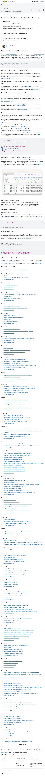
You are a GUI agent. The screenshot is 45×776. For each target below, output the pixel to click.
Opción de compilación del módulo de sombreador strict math (16, 510)
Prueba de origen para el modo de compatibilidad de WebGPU (16, 379)
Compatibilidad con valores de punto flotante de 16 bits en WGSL (17, 645)
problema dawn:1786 (23, 109)
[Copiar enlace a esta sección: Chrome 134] (8, 441)
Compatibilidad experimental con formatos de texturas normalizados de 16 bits (19, 492)
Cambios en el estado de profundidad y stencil (13, 649)
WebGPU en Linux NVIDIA (9, 287)
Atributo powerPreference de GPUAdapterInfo (13, 406)
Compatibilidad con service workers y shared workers (14, 593)
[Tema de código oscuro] (41, 62)
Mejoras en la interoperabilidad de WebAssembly (13, 559)
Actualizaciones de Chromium (21, 760)
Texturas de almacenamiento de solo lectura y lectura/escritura (16, 591)
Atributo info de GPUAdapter (9, 557)
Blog (2, 4)
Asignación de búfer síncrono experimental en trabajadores (15, 308)
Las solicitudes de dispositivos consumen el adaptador (15, 359)
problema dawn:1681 (31, 205)
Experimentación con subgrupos (10, 540)
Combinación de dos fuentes (9, 519)
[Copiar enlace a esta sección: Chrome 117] (8, 681)
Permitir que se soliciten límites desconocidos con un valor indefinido (17, 455)
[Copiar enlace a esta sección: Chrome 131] (8, 498)
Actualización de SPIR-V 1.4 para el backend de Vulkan (14, 352)
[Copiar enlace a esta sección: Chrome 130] (8, 517)
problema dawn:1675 (18, 218)
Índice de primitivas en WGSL (9, 340)
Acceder (42, 1)
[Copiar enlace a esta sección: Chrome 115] (8, 714)
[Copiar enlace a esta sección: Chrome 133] (8, 451)
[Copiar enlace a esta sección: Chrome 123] (8, 603)
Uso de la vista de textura (9, 478)
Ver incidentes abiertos (5, 761)
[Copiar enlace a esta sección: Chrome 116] (8, 698)
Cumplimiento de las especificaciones (11, 706)
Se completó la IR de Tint (8, 348)
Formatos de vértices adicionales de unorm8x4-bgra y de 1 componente (18, 453)
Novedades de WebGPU (24, 270)
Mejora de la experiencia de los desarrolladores (13, 465)
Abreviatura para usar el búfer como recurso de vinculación (15, 386)
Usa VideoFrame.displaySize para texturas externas (14, 461)
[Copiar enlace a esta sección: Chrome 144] (9, 313)
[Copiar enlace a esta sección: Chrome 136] (8, 413)
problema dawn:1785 (22, 105)
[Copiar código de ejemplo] (43, 62)
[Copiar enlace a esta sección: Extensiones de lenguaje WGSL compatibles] (28, 51)
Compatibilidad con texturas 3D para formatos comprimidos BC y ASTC (18, 375)
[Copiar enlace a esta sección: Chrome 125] (8, 580)
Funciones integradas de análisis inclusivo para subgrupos (15, 506)
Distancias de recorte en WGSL (10, 500)
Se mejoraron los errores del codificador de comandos (14, 561)
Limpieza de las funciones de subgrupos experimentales (15, 469)
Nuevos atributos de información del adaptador (13, 595)
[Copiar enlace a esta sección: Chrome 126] (8, 566)
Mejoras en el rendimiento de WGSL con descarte (13, 459)
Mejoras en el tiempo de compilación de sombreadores (15, 572)
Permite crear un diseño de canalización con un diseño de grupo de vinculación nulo (20, 429)
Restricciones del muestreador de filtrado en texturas (14, 486)
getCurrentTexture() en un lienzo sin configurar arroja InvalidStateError (18, 731)
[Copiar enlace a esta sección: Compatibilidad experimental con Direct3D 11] (29, 70)
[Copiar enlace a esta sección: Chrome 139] (8, 373)
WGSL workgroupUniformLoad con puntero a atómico (14, 404)
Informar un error (4, 760)
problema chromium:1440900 (7, 101)
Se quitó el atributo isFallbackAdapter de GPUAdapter (14, 367)
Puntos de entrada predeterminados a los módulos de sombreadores (17, 634)
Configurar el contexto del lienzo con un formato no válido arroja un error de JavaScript (21, 484)
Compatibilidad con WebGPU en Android (12, 628)
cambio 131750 (38, 263)
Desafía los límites (7, 647)
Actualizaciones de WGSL (9, 733)
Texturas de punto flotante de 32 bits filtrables (13, 661)
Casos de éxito (18, 761)
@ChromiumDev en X (34, 760)
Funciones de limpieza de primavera (11, 655)
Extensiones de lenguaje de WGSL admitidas (12, 716)
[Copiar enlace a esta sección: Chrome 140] (9, 357)
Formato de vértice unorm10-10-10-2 (11, 663)
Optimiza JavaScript (8, 729)
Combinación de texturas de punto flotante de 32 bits (14, 480)
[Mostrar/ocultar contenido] (9, 21)
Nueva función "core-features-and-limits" (12, 377)
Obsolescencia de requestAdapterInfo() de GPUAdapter (15, 523)
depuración (29, 164)
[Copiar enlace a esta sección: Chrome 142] (8, 336)
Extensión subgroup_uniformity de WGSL (12, 306)
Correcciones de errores (8, 597)
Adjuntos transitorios (8, 296)
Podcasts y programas (20, 765)
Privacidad (8, 770)
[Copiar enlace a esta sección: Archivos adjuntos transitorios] (17, 231)
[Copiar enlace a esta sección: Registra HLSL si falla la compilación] (20, 200)
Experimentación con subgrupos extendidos (12, 488)
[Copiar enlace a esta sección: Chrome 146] (8, 292)
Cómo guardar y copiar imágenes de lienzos (12, 419)
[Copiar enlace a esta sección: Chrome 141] (8, 346)
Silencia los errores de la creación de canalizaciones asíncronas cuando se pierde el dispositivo (23, 687)
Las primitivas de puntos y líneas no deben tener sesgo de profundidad (18, 504)
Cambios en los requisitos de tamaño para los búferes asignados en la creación (19, 388)
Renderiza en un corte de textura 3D (11, 584)
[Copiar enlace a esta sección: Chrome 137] (8, 397)
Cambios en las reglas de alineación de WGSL (13, 457)
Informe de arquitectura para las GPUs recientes (13, 390)
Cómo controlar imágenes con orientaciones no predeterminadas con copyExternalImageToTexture (24, 463)
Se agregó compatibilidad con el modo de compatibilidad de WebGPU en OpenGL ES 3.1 (21, 294)
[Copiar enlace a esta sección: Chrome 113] (8, 739)
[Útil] (41, 15)
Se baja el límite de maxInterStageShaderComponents (14, 471)
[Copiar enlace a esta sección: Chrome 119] (8, 659)
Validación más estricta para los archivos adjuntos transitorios (16, 277)
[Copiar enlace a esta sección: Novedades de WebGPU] (17, 267)
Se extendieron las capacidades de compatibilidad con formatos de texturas (19, 338)
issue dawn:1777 (36, 58)
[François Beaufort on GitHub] (6, 47)
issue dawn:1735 (24, 126)
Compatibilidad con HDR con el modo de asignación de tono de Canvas (18, 531)
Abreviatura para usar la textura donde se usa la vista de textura (16, 361)
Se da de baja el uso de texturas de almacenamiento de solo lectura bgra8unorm (20, 365)
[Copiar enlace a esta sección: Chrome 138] (8, 384)
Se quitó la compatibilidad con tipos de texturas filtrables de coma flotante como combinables (22, 445)
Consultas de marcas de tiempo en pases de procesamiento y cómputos (18, 632)
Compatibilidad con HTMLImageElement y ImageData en (22, 672)
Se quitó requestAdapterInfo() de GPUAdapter (13, 512)
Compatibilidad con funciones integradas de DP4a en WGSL (16, 605)
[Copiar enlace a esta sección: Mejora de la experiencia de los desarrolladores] (31, 93)
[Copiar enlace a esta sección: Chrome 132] (8, 476)
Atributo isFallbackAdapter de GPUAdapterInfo (13, 415)
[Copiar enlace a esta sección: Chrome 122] (8, 616)
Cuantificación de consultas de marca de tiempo (13, 653)
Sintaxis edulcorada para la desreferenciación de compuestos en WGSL (18, 609)
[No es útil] (43, 15)
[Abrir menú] (2, 1)
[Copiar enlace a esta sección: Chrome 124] (8, 589)
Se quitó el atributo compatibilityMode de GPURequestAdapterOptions (18, 408)
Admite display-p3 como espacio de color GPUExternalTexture (16, 636)
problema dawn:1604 (28, 130)
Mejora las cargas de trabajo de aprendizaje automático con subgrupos (18, 443)
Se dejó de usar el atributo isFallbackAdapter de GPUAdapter (16, 392)
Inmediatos (6, 275)
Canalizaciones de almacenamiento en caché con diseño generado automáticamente (21, 693)
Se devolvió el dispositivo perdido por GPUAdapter (18, 702)
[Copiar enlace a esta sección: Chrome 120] (9, 643)
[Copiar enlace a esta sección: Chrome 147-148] (11, 283)
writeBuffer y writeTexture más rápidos (11, 321)
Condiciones (3, 770)
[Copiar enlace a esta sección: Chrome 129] (8, 528)
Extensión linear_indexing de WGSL (11, 285)
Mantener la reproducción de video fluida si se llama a (20, 704)
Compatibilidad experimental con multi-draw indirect (14, 508)
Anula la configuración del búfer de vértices (12, 683)
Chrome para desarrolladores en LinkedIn (36, 764)
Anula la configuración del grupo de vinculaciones (13, 685)
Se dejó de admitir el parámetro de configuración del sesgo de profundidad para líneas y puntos (23, 542)
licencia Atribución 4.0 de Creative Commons (35, 749)
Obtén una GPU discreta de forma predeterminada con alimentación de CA (19, 720)
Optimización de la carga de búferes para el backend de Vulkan (16, 570)
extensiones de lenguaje (39, 54)
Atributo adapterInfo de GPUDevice (11, 482)
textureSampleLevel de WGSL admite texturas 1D (13, 363)
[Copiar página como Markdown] (36, 18)
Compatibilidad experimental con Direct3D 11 (13, 718)
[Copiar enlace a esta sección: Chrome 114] (8, 727)
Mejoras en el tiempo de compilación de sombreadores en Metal (16, 521)
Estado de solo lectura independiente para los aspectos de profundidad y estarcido (20, 611)
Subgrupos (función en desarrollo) (10, 582)
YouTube (31, 761)
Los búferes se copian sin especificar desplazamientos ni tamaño (17, 402)
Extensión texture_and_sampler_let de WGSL (13, 298)
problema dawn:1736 (18, 116)
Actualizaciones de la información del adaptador (13, 651)
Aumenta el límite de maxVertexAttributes (12, 620)
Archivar (17, 763)
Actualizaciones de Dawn (9, 279)
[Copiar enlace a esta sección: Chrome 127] (8, 553)
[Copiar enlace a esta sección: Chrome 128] (8, 538)
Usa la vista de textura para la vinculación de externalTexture (16, 400)
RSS (31, 766)
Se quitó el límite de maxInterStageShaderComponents (14, 436)
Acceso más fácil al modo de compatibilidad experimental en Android (17, 434)
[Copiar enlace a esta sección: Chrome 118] (8, 670)
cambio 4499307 (36, 89)
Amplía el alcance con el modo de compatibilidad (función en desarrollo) (18, 618)
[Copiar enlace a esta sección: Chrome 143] (8, 327)
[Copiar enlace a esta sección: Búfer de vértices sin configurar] (18, 212)
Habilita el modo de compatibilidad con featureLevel (14, 467)
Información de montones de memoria (11, 638)
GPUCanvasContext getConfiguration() (11, 502)
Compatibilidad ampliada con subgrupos (12, 533)
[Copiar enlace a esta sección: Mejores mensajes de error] (16, 113)
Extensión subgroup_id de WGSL (10, 315)
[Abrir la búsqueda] (28, 1)
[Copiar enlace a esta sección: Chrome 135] (8, 426)
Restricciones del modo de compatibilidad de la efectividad (15, 421)
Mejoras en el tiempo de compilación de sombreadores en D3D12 (17, 417)
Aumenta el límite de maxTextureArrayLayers (12, 568)
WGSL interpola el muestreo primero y (11, 547)
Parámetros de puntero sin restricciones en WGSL (14, 607)
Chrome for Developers (5, 15)
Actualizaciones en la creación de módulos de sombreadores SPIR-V (17, 689)
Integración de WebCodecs (9, 700)
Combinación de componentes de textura (12, 329)
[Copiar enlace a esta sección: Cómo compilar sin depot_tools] (19, 258)
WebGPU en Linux (7, 319)
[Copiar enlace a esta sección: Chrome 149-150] (11, 273)
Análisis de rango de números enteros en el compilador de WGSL (17, 350)
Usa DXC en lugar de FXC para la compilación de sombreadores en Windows (19, 630)
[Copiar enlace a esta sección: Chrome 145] (8, 304)
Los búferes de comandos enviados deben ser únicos (14, 574)
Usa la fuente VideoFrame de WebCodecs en (18, 741)
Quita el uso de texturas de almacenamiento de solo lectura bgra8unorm (18, 331)
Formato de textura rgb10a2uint (10, 665)
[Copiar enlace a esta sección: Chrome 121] (8, 626)
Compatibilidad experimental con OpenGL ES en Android (15, 555)
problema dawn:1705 (5, 78)
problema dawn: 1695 (29, 238)
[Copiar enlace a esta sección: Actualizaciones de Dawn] (17, 209)
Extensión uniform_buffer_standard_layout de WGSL (14, 317)
